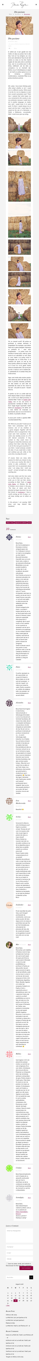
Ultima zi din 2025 (11, 1315)
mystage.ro (18, 407)
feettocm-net (10, 1351)
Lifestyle (27, 44)
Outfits (9, 46)
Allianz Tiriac (10, 522)
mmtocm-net (10, 1346)
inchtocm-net (10, 1340)
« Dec (8, 1305)
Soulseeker (19, 904)
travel (29, 522)
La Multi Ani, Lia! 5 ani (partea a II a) (16, 1317)
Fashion (17, 44)
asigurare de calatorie (20, 522)
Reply (29, 537)
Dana (16, 41)
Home (10, 14)
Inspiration (22, 44)
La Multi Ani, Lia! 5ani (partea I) (15, 1320)
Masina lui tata (10, 1323)
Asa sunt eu (18, 14)
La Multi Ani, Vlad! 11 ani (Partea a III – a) (18, 1325)
